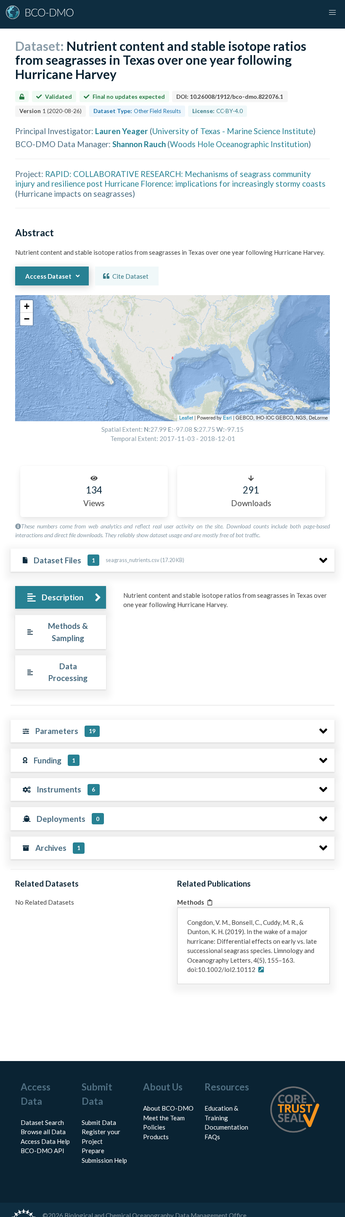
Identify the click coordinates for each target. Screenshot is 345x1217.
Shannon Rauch (139, 144)
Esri (227, 417)
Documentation (226, 1127)
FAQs (212, 1136)
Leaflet (186, 417)
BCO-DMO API (42, 1150)
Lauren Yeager (121, 131)
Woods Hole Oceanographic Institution (239, 144)
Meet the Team (164, 1118)
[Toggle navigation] (332, 12)
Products (156, 1136)
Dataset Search (42, 1122)
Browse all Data (43, 1131)
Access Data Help (45, 1141)
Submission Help (104, 1160)
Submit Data (99, 1122)
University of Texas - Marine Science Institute (232, 131)
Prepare (93, 1150)
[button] (26, 306)
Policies (154, 1127)
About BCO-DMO (168, 1108)
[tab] (60, 597)
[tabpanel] (226, 603)
